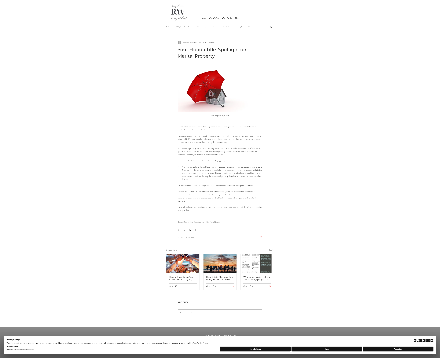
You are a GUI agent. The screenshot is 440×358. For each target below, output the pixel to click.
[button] (271, 27)
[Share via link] (195, 230)
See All (271, 250)
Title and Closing (183, 222)
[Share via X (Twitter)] (184, 230)
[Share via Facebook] (179, 230)
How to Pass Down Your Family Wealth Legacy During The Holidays (181, 278)
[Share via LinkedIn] (190, 230)
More (250, 27)
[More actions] (261, 42)
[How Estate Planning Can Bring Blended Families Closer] (220, 263)
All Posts (169, 27)
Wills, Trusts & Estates (183, 27)
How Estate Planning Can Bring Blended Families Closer (219, 278)
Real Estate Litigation (202, 27)
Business (216, 27)
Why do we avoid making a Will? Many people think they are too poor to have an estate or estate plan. (256, 278)
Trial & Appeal (227, 27)
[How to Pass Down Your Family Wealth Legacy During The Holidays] (182, 263)
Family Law (240, 27)
